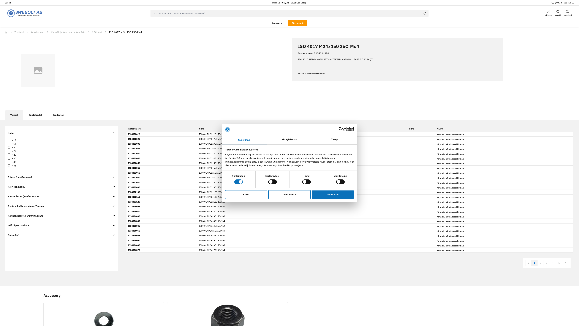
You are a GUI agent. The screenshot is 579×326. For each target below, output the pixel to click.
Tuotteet (276, 23)
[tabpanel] (289, 203)
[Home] (6, 32)
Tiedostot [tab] (58, 114)
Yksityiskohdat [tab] (289, 139)
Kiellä (246, 194)
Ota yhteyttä (298, 23)
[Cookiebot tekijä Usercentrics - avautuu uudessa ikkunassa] (341, 129)
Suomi (8, 2)
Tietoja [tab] (334, 139)
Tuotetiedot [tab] (35, 114)
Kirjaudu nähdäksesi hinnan (311, 73)
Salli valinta (289, 194)
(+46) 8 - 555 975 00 (564, 2)
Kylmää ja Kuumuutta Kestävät (68, 32)
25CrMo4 (97, 32)
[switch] (272, 181)
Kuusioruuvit (37, 32)
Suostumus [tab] (244, 140)
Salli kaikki (333, 194)
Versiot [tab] (14, 114)
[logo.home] (25, 13)
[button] (568, 13)
